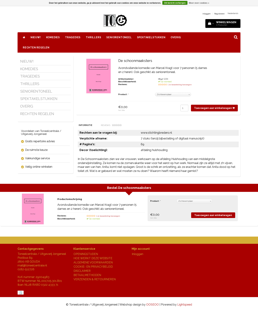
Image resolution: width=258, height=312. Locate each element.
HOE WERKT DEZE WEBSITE (93, 258)
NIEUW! (36, 37)
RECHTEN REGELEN (36, 47)
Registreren (219, 14)
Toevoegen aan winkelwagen (213, 108)
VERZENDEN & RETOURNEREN (95, 279)
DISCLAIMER (82, 271)
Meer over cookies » (199, 3)
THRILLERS (93, 37)
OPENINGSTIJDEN (86, 254)
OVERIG (176, 37)
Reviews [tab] (105, 125)
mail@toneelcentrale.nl (32, 265)
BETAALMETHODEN (87, 275)
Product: (123, 94)
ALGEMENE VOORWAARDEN (93, 262)
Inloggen (207, 14)
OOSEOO (152, 304)
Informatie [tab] (85, 125)
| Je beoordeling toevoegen (180, 85)
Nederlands (233, 13)
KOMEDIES (53, 37)
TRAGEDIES (73, 37)
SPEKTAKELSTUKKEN (151, 37)
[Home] (24, 37)
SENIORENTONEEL (119, 37)
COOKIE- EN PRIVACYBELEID (93, 266)
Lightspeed (184, 304)
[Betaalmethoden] (21, 292)
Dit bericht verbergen (175, 3)
